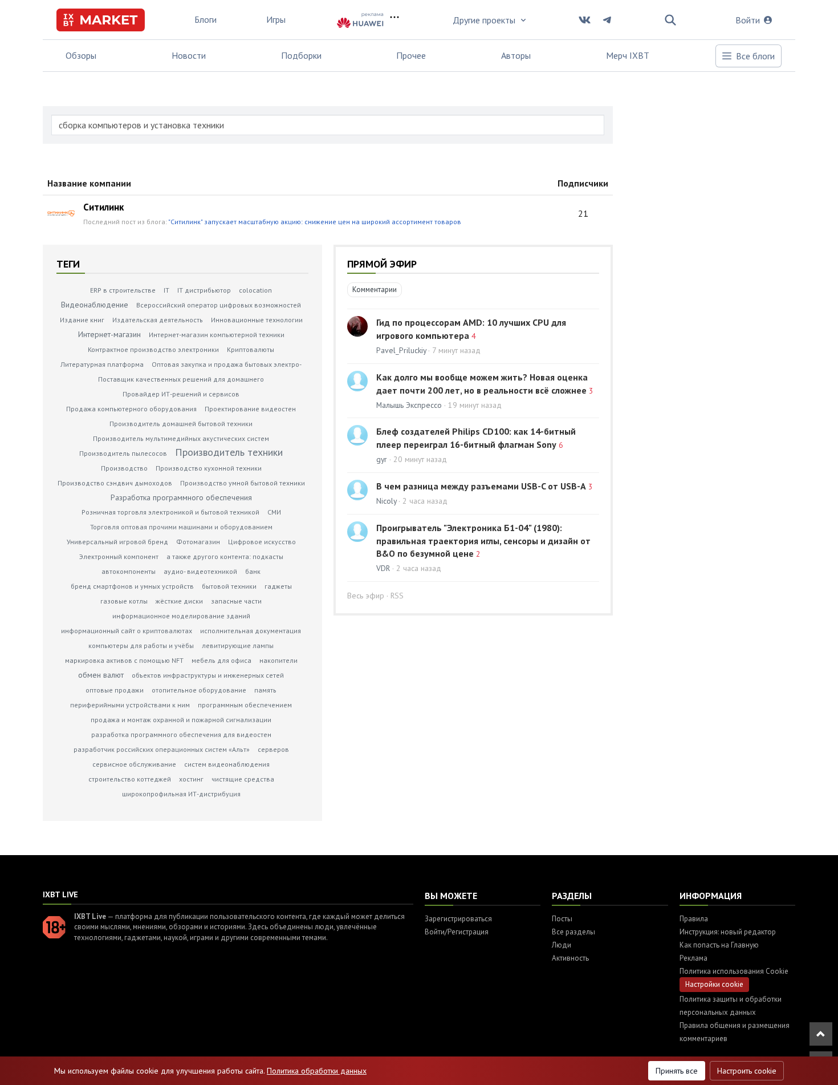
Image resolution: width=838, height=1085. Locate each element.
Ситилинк (103, 207)
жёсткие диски (179, 601)
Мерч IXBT (627, 55)
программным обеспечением (245, 705)
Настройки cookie (714, 984)
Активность (570, 958)
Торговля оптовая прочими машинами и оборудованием (181, 527)
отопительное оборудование (199, 690)
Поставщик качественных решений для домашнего (181, 379)
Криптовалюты (250, 349)
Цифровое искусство (262, 541)
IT (166, 290)
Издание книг (82, 319)
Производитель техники (229, 452)
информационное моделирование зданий (181, 616)
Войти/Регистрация (457, 932)
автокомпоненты (128, 571)
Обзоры (81, 55)
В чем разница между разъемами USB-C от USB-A (481, 486)
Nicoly (386, 501)
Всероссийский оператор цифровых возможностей (218, 305)
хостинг (191, 779)
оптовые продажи (115, 690)
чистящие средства (242, 779)
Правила (694, 919)
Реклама (693, 958)
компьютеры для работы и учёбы (141, 645)
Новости (189, 55)
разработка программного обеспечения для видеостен (181, 734)
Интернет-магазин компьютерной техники (216, 334)
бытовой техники (229, 586)
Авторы (516, 55)
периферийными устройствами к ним (130, 705)
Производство (124, 468)
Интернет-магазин (109, 334)
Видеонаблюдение (94, 304)
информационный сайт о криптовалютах (126, 630)
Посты (562, 919)
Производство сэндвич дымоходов (115, 483)
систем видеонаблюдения (227, 764)
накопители (278, 660)
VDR (383, 568)
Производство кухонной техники (209, 468)
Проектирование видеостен (250, 408)
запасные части (236, 601)
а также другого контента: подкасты (224, 556)
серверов (273, 749)
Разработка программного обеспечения (181, 497)
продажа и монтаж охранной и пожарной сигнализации (181, 719)
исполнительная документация (250, 630)
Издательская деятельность (157, 319)
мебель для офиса (221, 660)
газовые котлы (124, 601)
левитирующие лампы (238, 645)
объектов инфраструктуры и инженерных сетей (208, 675)
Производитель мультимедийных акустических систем (181, 438)
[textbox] (327, 125)
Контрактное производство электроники (153, 349)
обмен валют (101, 675)
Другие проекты (484, 20)
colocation (255, 290)
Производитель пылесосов (123, 453)
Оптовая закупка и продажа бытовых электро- (227, 364)
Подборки (301, 55)
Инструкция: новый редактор (728, 932)
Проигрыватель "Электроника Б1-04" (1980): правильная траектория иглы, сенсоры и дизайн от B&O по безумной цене (483, 541)
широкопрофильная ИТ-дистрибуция (181, 794)
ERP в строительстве (123, 290)
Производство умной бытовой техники (242, 483)
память (265, 690)
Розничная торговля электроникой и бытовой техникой (170, 512)
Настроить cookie (746, 1071)
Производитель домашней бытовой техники (181, 423)
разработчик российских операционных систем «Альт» (162, 749)
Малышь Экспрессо (409, 405)
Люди (561, 945)
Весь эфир (365, 595)
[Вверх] (820, 1034)
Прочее (411, 55)
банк (253, 571)
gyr (381, 459)
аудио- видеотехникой (200, 571)
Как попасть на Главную (719, 945)
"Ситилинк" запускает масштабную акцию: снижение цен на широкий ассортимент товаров (314, 221)
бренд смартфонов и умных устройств (132, 586)
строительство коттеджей (129, 779)
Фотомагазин (198, 541)
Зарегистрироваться (458, 919)
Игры (276, 19)
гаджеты (278, 586)
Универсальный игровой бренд (117, 541)
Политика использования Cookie (734, 971)
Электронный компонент (118, 556)
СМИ (274, 512)
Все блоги (755, 56)
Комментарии (374, 289)
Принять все (677, 1071)
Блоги (205, 19)
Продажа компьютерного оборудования (131, 408)
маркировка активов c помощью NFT (124, 660)
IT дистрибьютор (204, 290)
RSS (397, 595)
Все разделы (573, 932)
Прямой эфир (382, 263)
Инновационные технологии (257, 319)
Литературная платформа (102, 364)
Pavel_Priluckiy (401, 350)
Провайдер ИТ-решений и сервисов (181, 394)
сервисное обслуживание (134, 764)
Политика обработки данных (317, 1071)
